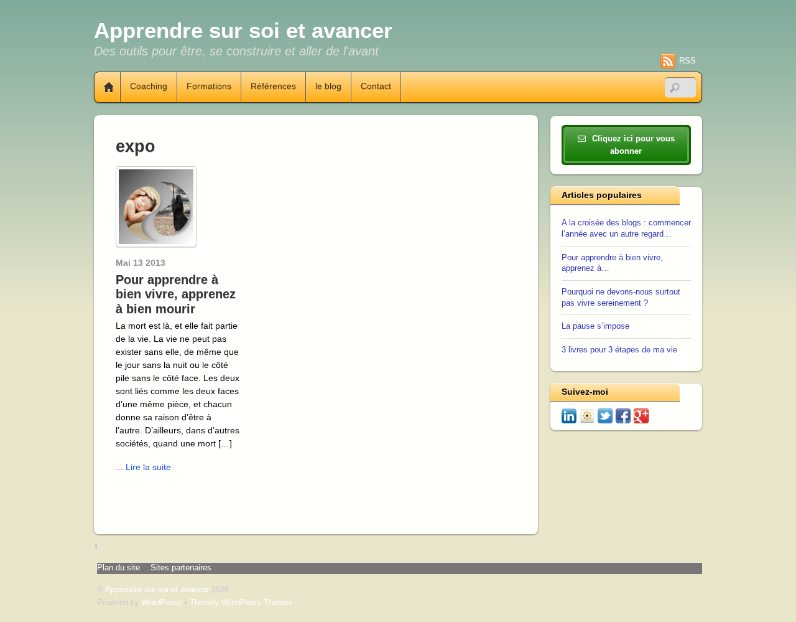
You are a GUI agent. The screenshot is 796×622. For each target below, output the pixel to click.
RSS (687, 60)
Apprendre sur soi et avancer (157, 589)
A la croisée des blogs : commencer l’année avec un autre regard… (626, 228)
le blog (328, 87)
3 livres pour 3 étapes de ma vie (619, 350)
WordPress (162, 602)
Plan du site (118, 567)
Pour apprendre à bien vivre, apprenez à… (612, 263)
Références (273, 87)
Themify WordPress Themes (241, 602)
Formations (209, 87)
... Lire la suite (143, 467)
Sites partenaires (180, 567)
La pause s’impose (595, 326)
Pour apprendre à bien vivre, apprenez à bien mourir (176, 294)
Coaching (148, 87)
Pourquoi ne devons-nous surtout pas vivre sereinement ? (621, 298)
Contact (376, 87)
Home (104, 87)
